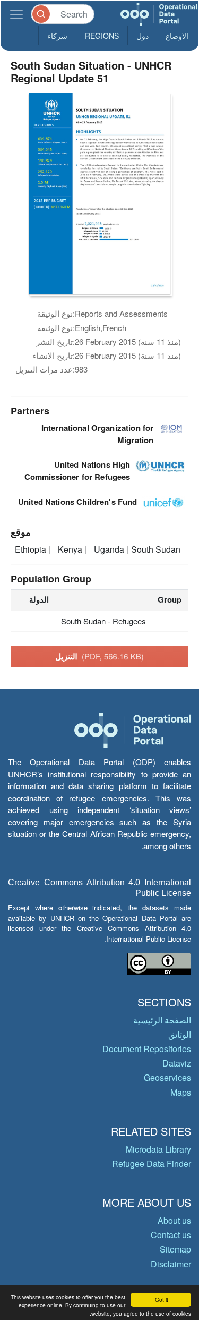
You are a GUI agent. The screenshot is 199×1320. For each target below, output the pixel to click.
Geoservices (167, 1077)
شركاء (57, 35)
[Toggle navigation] (16, 14)
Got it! (160, 1300)
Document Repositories (146, 1049)
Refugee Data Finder (151, 1163)
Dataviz (176, 1063)
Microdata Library (158, 1149)
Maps (180, 1092)
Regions (102, 35)
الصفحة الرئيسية (162, 1020)
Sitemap (175, 1249)
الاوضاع (177, 35)
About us (174, 1220)
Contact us (171, 1235)
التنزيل (99, 656)
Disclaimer (171, 1264)
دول (142, 35)
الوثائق (179, 1034)
